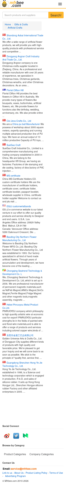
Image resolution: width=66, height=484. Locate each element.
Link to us (7, 472)
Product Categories (15, 454)
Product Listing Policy (36, 472)
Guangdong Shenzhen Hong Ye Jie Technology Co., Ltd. (22, 364)
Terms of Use (56, 472)
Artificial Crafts (15, 27)
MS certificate (13, 175)
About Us (19, 472)
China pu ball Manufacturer (26, 124)
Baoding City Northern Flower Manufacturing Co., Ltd (19, 238)
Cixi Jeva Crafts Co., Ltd (19, 120)
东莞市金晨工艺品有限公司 (20, 335)
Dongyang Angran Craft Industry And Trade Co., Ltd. (20, 58)
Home (8, 24)
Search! (56, 15)
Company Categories (41, 454)
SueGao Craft (14, 145)
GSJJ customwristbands (19, 206)
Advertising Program (15, 476)
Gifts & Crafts (21, 24)
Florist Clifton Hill (15, 90)
